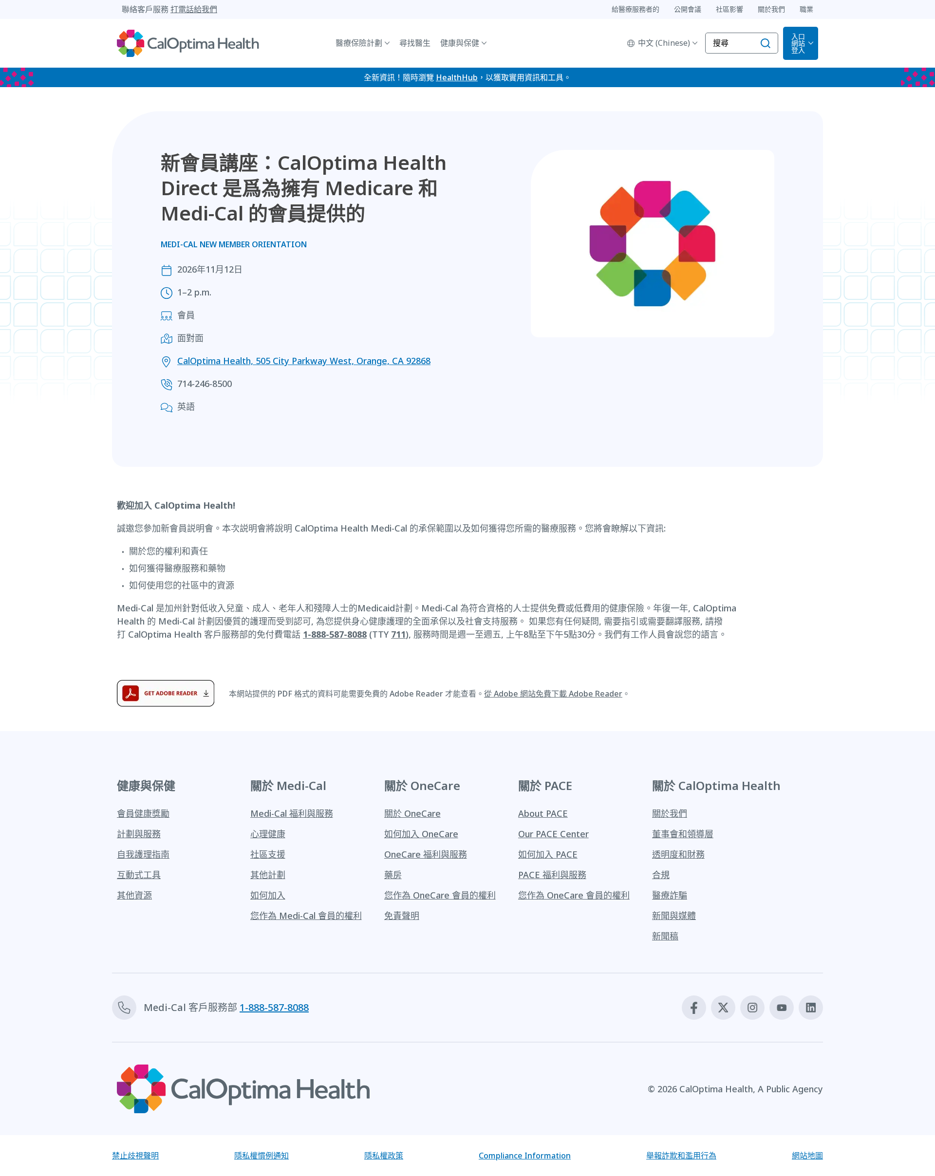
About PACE (543, 813)
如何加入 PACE (548, 854)
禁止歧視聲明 (135, 1155)
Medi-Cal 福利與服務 (291, 813)
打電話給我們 (193, 9)
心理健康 (267, 834)
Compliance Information (525, 1155)
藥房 (393, 875)
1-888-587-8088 (335, 634)
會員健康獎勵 (143, 813)
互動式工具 (139, 875)
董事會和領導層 (682, 834)
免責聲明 (401, 915)
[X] (723, 1007)
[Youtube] (781, 1007)
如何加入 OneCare (421, 834)
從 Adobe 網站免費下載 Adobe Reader (553, 693)
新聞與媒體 (674, 915)
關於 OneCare (412, 813)
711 (398, 634)
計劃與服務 (139, 834)
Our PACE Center (553, 834)
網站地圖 (807, 1155)
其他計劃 (267, 875)
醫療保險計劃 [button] (359, 42)
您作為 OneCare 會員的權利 (440, 895)
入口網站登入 (798, 43)
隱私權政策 (383, 1155)
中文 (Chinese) (664, 42)
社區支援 (267, 854)
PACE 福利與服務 (552, 875)
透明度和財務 (678, 854)
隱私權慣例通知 (261, 1155)
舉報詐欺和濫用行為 (681, 1155)
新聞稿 (665, 936)
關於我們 (669, 813)
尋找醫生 (414, 42)
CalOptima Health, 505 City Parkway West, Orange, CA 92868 (303, 361)
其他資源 (134, 895)
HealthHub (457, 77)
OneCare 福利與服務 (425, 854)
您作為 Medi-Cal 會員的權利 (306, 915)
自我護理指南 (143, 854)
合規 (661, 875)
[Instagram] (752, 1007)
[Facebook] (694, 1007)
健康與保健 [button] (459, 42)
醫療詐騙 (669, 895)
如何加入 (267, 895)
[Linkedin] (811, 1007)
